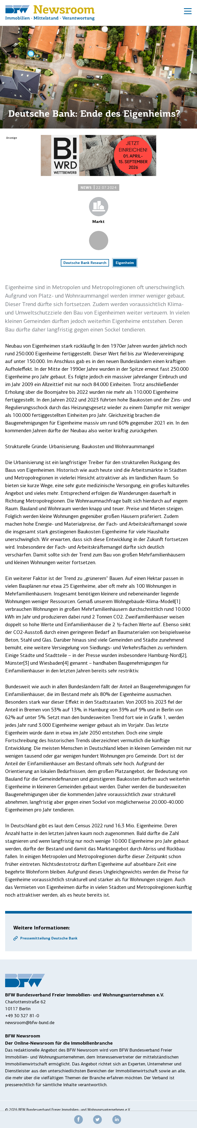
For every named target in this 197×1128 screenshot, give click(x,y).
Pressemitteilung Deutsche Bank (48, 938)
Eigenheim (125, 262)
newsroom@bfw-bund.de (29, 1022)
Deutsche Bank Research (84, 262)
